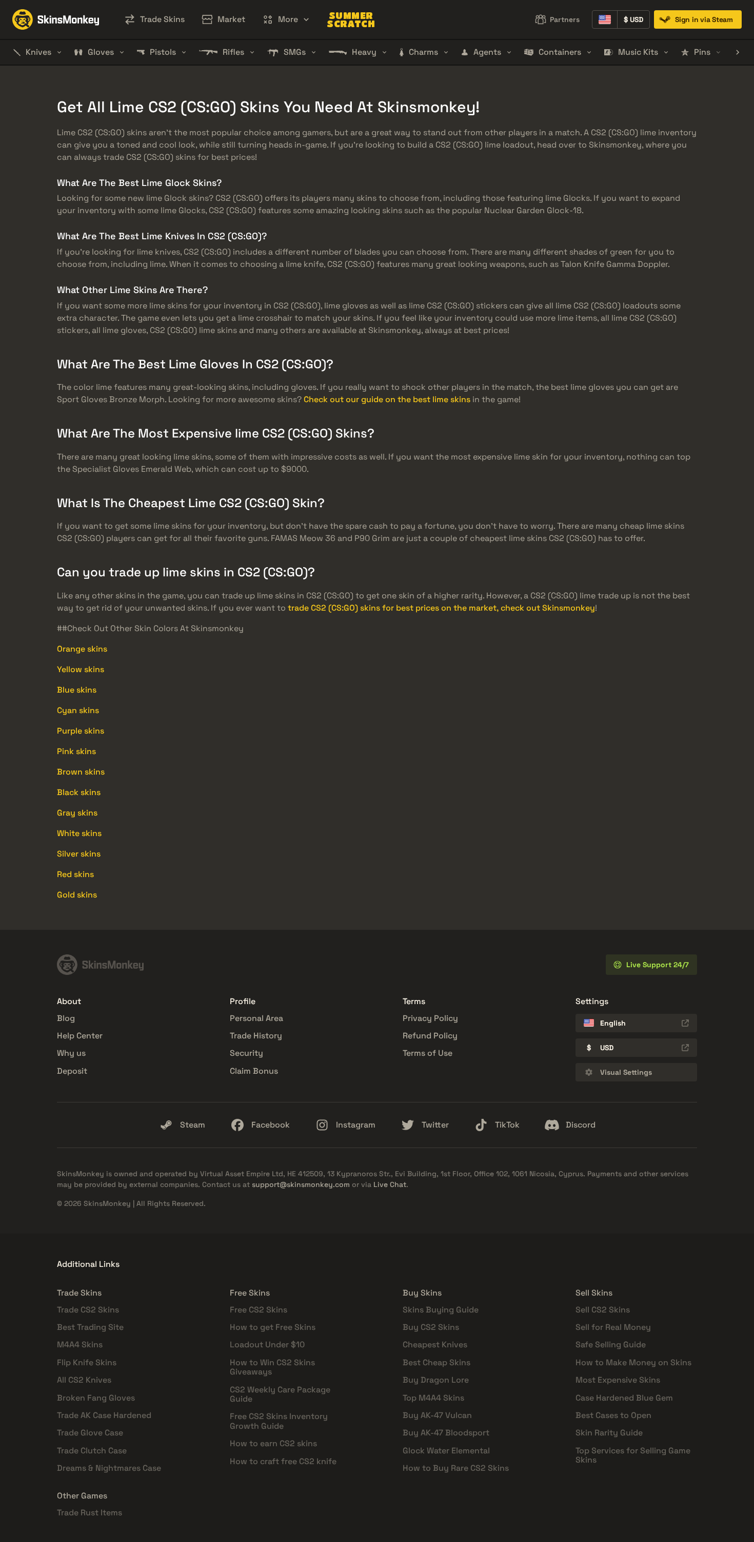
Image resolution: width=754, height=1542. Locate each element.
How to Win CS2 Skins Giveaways (272, 1367)
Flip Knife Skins (86, 1362)
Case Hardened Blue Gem (624, 1397)
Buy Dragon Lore (436, 1379)
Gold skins (77, 894)
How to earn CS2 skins (273, 1443)
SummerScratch (351, 19)
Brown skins (81, 771)
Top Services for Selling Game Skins (633, 1455)
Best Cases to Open (613, 1415)
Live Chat (389, 1184)
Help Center (80, 1035)
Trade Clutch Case (92, 1450)
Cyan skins (78, 710)
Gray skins (77, 812)
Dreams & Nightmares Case (109, 1468)
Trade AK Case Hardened (104, 1415)
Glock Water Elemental (446, 1450)
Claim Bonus (254, 1071)
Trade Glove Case (90, 1432)
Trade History (256, 1035)
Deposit (72, 1071)
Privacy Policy (430, 1018)
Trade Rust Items (89, 1512)
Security (246, 1053)
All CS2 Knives (84, 1379)
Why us (71, 1053)
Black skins (79, 792)
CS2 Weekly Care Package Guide (280, 1394)
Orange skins (82, 648)
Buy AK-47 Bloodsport (446, 1432)
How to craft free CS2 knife (283, 1461)
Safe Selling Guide (611, 1344)
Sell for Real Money (613, 1327)
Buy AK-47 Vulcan (437, 1415)
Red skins (75, 874)
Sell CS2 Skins (603, 1309)
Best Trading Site (90, 1327)
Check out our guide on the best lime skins (387, 399)
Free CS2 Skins (258, 1309)
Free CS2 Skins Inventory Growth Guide (279, 1421)
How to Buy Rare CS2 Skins (456, 1468)
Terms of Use (427, 1053)
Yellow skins (80, 669)
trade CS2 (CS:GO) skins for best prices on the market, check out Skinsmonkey (441, 607)
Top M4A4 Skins (433, 1397)
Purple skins (80, 730)
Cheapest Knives (435, 1344)
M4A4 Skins (80, 1344)
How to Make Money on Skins (633, 1362)
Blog (66, 1018)
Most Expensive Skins (618, 1379)
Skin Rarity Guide (609, 1432)
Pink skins (76, 751)
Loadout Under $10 (267, 1344)
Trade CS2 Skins (88, 1309)
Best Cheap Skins (436, 1362)
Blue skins (76, 689)
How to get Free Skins (272, 1327)
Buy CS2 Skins (431, 1327)
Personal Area (256, 1018)
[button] (286, 19)
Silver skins (79, 853)
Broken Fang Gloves (96, 1397)
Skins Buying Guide (441, 1309)
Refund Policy (430, 1035)
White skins (79, 833)
